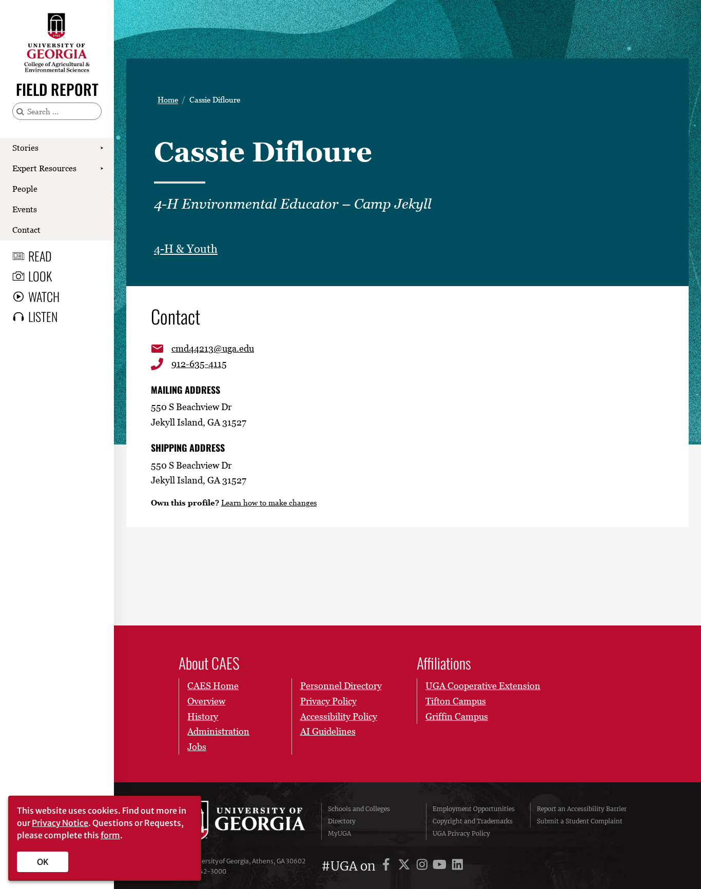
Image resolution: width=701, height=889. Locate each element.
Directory (342, 821)
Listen (42, 316)
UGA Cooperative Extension (482, 685)
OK (43, 862)
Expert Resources (44, 168)
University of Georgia (243, 821)
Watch (44, 296)
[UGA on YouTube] (441, 866)
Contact (26, 229)
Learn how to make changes (269, 502)
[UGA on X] (406, 866)
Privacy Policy (328, 701)
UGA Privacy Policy (461, 833)
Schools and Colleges (359, 809)
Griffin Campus (456, 716)
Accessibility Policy (338, 716)
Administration (218, 731)
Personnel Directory (341, 685)
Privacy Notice (60, 823)
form (110, 835)
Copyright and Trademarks (473, 821)
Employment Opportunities (474, 809)
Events (24, 209)
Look (40, 276)
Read (40, 256)
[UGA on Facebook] (388, 866)
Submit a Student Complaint (579, 821)
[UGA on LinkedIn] (457, 866)
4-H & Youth (186, 249)
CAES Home (213, 685)
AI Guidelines (328, 731)
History (202, 716)
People (24, 188)
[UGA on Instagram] (424, 866)
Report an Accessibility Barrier (582, 809)
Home (168, 99)
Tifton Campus (455, 701)
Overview (206, 701)
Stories (25, 147)
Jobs (196, 746)
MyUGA (339, 833)
